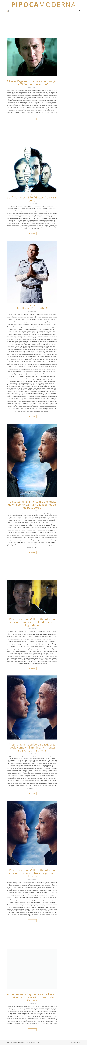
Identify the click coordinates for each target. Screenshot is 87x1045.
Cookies (15, 1042)
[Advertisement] (43, 25)
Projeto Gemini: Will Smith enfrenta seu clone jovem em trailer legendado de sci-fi (32, 873)
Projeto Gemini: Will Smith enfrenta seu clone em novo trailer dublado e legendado (32, 622)
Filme (30, 11)
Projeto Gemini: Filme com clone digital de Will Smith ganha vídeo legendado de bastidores (32, 504)
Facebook (20, 1042)
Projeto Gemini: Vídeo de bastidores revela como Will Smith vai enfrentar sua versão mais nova (32, 747)
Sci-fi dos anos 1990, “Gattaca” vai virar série (32, 199)
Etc (57, 11)
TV (46, 11)
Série (35, 11)
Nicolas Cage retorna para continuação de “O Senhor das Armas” (32, 82)
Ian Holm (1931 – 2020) (32, 308)
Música (52, 11)
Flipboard (33, 1042)
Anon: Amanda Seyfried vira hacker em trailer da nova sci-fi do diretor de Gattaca (32, 997)
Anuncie (38, 1042)
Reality (42, 11)
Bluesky (28, 1042)
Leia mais (32, 119)
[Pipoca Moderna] (8, 11)
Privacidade (9, 1042)
